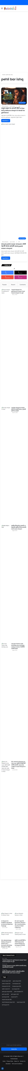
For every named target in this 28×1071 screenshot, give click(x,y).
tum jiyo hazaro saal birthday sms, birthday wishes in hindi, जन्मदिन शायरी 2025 (18, 646)
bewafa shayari (6, 981)
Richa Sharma (5, 106)
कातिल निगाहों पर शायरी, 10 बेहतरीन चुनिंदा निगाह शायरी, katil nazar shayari (18, 527)
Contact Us (22, 1061)
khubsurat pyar (16, 986)
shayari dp (14, 996)
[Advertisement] (14, 27)
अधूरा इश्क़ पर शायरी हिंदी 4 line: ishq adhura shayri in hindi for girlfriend (13, 110)
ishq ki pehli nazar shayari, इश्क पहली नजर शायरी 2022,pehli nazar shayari (13, 246)
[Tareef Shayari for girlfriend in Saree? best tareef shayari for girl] (6, 347)
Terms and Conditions (17, 1063)
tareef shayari (21, 1002)
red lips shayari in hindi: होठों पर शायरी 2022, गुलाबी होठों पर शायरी (18, 409)
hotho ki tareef (6, 983)
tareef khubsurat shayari (8, 1002)
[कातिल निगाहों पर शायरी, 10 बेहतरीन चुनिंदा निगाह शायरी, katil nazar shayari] (6, 583)
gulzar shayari (17, 981)
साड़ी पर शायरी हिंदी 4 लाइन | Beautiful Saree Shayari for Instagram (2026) (20, 943)
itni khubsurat (16, 983)
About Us (16, 1061)
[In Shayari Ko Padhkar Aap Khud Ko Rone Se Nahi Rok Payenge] (7, 916)
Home (3, 74)
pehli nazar (5, 994)
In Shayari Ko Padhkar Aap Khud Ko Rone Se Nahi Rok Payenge (7, 923)
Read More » (5, 120)
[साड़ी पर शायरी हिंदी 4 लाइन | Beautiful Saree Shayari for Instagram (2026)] (21, 935)
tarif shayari (5, 1004)
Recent (13, 284)
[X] (11, 1040)
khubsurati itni (6, 986)
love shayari (15, 988)
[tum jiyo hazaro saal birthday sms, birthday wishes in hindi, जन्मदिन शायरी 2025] (6, 701)
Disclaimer (8, 1063)
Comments (23, 284)
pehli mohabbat (18, 991)
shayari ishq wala (7, 999)
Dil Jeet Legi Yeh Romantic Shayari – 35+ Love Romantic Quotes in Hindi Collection (20, 924)
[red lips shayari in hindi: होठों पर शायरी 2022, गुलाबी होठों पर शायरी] (6, 465)
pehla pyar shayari (7, 991)
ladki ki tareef (6, 988)
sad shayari (5, 996)
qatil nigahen (15, 994)
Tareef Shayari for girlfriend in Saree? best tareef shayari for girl (18, 291)
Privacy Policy (10, 1061)
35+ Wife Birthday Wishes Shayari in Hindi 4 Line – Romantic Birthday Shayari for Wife (6, 944)
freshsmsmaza (14, 1058)
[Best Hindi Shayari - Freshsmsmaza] (10, 8)
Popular (4, 284)
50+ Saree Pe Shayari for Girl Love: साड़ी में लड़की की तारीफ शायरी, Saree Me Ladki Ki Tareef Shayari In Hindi (18, 765)
